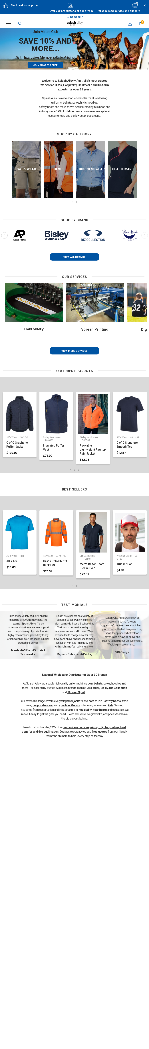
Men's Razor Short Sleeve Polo (92, 566)
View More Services (74, 351)
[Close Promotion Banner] (143, 9)
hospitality (85, 709)
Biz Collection (118, 688)
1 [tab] (72, 202)
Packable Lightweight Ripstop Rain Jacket (93, 449)
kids (110, 705)
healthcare (100, 709)
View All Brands (74, 257)
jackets (78, 701)
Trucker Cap (124, 564)
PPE (100, 701)
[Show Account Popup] (130, 23)
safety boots (112, 701)
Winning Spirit (76, 692)
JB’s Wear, (93, 688)
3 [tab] (78, 470)
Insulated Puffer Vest (53, 447)
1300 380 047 (76, 17)
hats (91, 701)
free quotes (99, 731)
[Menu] (8, 23)
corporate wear (43, 705)
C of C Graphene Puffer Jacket (17, 444)
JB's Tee (12, 561)
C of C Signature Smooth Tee (127, 444)
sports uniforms (69, 705)
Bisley (104, 688)
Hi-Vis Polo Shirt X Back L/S (55, 563)
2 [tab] (76, 202)
